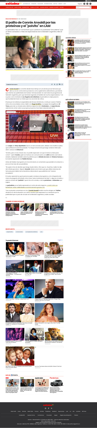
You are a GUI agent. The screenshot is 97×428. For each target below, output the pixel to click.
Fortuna (36, 411)
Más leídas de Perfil (72, 99)
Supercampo (61, 411)
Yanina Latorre (34, 7)
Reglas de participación (65, 415)
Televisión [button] (40, 4)
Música (60, 4)
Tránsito (76, 415)
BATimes (84, 411)
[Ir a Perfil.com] (88, 1)
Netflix (55, 4)
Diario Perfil (13, 411)
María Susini (17, 7)
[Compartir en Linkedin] (59, 84)
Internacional (48, 4)
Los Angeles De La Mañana (31, 231)
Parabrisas (47, 411)
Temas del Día (9, 7)
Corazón (33, 4)
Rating (62, 7)
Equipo (55, 415)
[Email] (62, 85)
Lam (41, 231)
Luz (70, 411)
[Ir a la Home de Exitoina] (14, 3)
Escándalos (26, 4)
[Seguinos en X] (90, 4)
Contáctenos (41, 415)
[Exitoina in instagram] (84, 4)
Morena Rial (25, 7)
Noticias (24, 411)
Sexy (64, 4)
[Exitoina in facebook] (87, 4)
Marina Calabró (54, 7)
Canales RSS (22, 415)
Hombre (42, 411)
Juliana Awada (44, 7)
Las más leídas (71, 38)
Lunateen (78, 411)
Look (67, 411)
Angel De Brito (10, 231)
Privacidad (49, 415)
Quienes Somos (31, 415)
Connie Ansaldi (19, 231)
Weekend (54, 411)
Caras (19, 411)
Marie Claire (30, 411)
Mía (73, 411)
